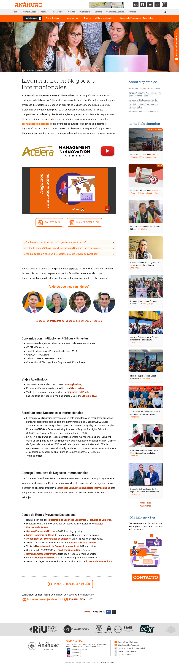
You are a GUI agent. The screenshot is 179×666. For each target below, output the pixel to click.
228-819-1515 (76, 599)
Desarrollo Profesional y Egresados (136, 18)
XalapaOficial (78, 650)
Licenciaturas (72, 18)
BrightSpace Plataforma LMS (128, 645)
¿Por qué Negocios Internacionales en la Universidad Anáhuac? (61, 254)
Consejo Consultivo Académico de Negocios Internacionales (145, 94)
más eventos (145, 506)
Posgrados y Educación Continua (99, 18)
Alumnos (44, 12)
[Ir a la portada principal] (28, 5)
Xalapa (76, 653)
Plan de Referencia (87, 222)
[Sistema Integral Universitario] (136, 4)
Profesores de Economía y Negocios (144, 88)
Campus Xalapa (29, 12)
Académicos (58, 12)
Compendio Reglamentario (128, 651)
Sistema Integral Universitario (129, 642)
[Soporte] (164, 4)
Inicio (16, 12)
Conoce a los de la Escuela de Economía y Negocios (69, 321)
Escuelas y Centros (48, 70)
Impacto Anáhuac (124, 655)
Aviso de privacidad (106, 662)
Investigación (85, 12)
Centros (71, 12)
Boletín (87, 612)
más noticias (145, 503)
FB (108, 611)
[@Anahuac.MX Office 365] (143, 4)
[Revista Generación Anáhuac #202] (106, 4)
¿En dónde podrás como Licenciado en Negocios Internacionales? (62, 248)
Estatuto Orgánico (131, 648)
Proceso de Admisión (72, 584)
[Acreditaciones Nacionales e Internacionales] (114, 629)
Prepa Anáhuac (52, 18)
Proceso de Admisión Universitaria (143, 111)
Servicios (132, 12)
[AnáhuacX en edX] (146, 629)
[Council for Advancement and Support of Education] (76, 629)
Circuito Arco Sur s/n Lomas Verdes (79, 644)
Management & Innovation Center (143, 100)
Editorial (98, 12)
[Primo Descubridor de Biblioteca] (157, 4)
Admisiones (31, 18)
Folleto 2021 (52, 222)
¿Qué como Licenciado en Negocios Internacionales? (55, 242)
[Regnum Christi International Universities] (43, 629)
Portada (23, 70)
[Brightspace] (150, 4)
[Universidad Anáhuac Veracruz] (43, 646)
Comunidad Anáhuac (115, 12)
